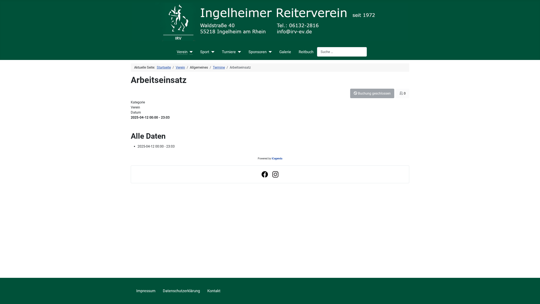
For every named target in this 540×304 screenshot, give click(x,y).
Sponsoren (257, 52)
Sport (204, 52)
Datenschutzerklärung (181, 291)
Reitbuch (306, 52)
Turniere (229, 52)
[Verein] (190, 52)
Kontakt (213, 291)
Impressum (145, 291)
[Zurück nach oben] (533, 296)
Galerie (285, 52)
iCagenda (277, 158)
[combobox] (342, 52)
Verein (182, 52)
